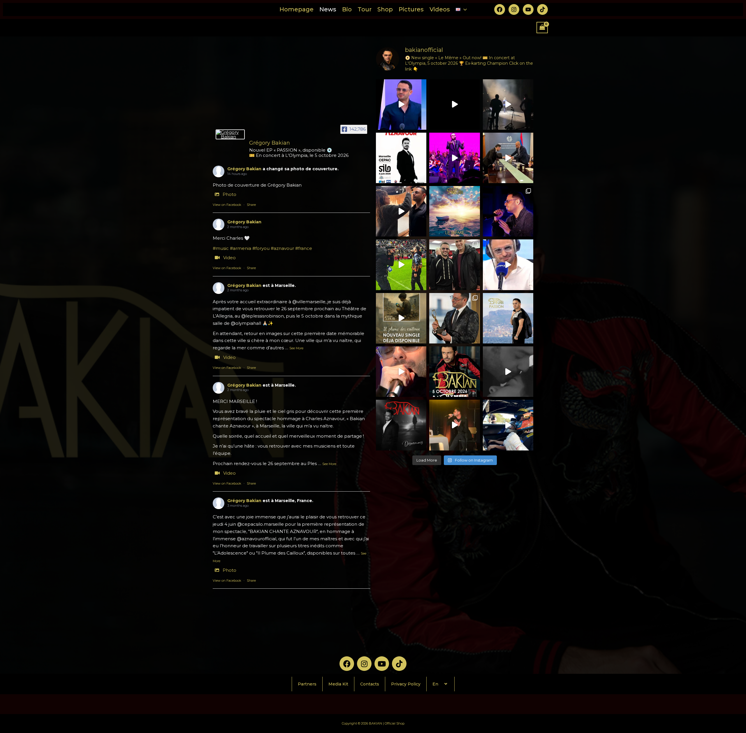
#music (221, 248)
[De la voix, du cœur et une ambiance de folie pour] (401, 264)
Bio (347, 9)
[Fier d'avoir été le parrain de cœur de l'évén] (508, 425)
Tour (365, 9)
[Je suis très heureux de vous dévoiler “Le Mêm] (454, 211)
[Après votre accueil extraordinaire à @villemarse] (454, 104)
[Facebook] (499, 9)
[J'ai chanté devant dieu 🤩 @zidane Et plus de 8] (454, 264)
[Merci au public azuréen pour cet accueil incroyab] (508, 211)
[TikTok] (542, 9)
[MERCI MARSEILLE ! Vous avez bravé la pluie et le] (508, 104)
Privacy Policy (405, 684)
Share (251, 205)
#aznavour (282, 248)
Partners (307, 684)
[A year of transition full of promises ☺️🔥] (454, 425)
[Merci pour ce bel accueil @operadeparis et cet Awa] (454, 318)
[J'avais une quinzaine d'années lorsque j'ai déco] (454, 371)
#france (303, 248)
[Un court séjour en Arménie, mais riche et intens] (508, 158)
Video (229, 257)
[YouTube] (528, 9)
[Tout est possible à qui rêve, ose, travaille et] (508, 264)
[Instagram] (514, 9)
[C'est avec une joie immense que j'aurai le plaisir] (401, 158)
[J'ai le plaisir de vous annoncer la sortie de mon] (508, 318)
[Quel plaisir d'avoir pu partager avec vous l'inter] (401, 371)
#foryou (261, 248)
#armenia (240, 248)
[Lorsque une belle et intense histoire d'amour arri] (508, 371)
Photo (229, 194)
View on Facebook (227, 205)
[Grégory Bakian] (230, 134)
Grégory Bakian (244, 168)
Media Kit (338, 684)
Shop (385, 9)
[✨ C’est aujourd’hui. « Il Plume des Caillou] (401, 318)
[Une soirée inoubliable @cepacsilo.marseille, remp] (454, 158)
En (435, 684)
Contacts (369, 684)
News (327, 9)
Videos (440, 9)
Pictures (411, 9)
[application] (463, 9)
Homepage (296, 9)
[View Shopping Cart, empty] (542, 27)
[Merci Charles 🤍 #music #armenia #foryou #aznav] (401, 104)
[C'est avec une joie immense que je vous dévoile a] (401, 425)
